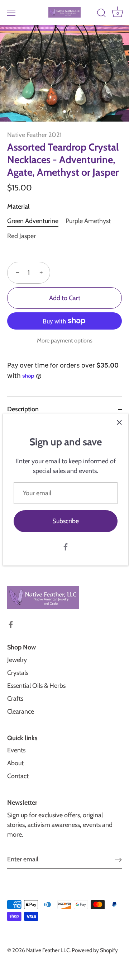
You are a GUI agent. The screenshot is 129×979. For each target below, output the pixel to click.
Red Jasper (21, 236)
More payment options (64, 340)
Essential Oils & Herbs (36, 686)
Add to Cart (64, 298)
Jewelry (17, 660)
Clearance (20, 711)
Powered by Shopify (95, 950)
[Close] (119, 422)
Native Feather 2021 (34, 135)
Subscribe (65, 521)
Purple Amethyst (88, 221)
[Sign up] (118, 859)
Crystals (17, 673)
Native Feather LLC (48, 950)
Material (18, 207)
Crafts (15, 699)
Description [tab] (23, 409)
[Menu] (11, 13)
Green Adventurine (32, 221)
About (15, 763)
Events (16, 750)
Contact (18, 776)
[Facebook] (65, 546)
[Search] (101, 14)
